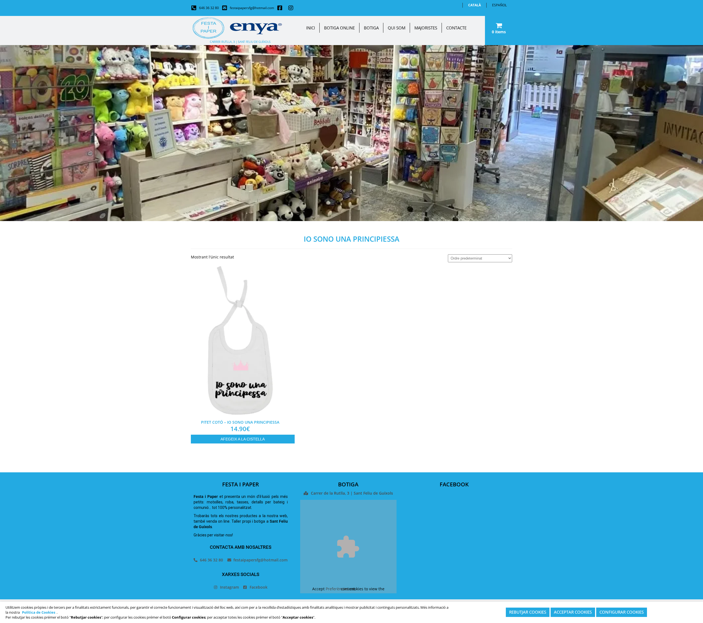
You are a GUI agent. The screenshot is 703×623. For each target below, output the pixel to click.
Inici (310, 28)
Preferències (337, 588)
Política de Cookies (38, 612)
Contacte (456, 28)
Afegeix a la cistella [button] (243, 439)
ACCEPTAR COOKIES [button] (573, 612)
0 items (499, 31)
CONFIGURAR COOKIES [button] (621, 612)
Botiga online (339, 28)
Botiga (371, 28)
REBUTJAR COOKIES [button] (527, 612)
